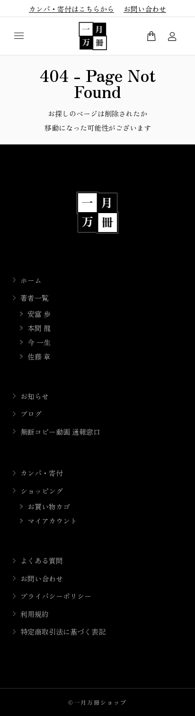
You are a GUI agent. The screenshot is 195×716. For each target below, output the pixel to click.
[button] (140, 7)
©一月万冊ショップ (97, 702)
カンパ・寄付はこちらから (71, 9)
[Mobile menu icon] (19, 35)
